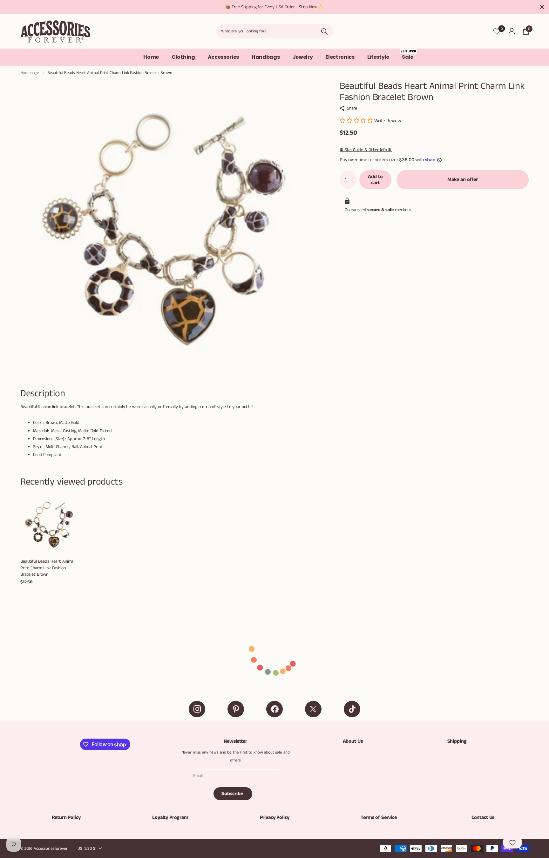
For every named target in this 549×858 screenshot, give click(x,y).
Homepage (29, 73)
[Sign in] (511, 31)
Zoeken (324, 31)
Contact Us (482, 817)
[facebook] (274, 709)
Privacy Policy (274, 817)
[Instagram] (197, 709)
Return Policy (66, 817)
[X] (313, 709)
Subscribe (232, 793)
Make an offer (462, 179)
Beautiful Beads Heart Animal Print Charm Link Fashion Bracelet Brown (47, 568)
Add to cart (375, 179)
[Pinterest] (235, 709)
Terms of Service (378, 817)
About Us (353, 741)
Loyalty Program (170, 817)
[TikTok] (352, 709)
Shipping (457, 741)
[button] (512, 842)
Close (542, 7)
